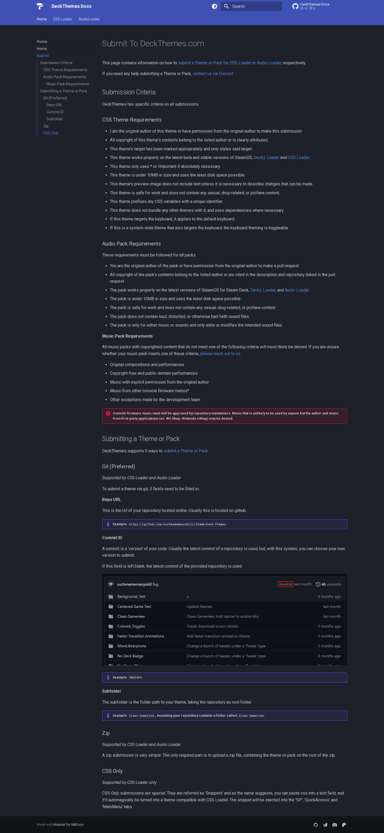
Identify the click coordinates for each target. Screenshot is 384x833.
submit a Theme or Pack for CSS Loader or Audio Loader (229, 62)
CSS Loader (62, 19)
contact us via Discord (213, 73)
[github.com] (316, 824)
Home (42, 19)
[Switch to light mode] (214, 6)
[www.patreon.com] (344, 824)
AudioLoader (89, 19)
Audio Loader (297, 290)
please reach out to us (220, 353)
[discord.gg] (334, 824)
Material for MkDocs (68, 824)
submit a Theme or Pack (186, 450)
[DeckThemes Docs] (40, 6)
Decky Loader (266, 157)
